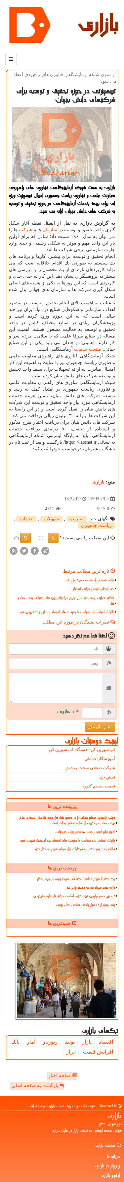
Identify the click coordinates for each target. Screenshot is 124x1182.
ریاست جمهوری (96, 525)
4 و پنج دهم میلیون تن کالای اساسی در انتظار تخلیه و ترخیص (74, 896)
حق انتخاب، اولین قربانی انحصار (93, 589)
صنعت (95, 349)
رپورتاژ (50, 1042)
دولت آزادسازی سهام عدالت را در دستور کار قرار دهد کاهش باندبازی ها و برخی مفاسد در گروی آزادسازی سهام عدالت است (67, 820)
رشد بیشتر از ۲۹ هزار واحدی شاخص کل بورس (85, 905)
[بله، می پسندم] (53, 538)
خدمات (81, 349)
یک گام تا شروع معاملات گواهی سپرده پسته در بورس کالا (76, 879)
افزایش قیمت (98, 1052)
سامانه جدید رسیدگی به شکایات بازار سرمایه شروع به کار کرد (74, 849)
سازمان (49, 229)
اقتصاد (106, 1042)
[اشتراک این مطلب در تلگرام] (45, 550)
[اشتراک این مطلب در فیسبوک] (34, 550)
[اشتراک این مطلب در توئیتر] (24, 550)
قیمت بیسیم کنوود (98, 785)
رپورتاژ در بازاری (107, 1165)
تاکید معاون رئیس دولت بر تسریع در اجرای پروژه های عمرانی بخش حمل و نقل (66, 600)
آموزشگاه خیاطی (99, 758)
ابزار (71, 1052)
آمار (31, 1042)
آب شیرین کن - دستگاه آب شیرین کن (82, 749)
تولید (70, 1042)
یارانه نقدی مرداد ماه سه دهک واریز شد (90, 580)
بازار (87, 1042)
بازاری (98, 23)
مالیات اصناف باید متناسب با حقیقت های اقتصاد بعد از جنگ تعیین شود (66, 612)
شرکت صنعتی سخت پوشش (89, 767)
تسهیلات (51, 518)
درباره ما (113, 1156)
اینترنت (77, 518)
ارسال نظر (97, 726)
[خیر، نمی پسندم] (25, 538)
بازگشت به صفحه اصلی (36, 1085)
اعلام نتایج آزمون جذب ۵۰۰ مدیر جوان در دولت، (85, 832)
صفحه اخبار (60, 1075)
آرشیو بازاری (110, 1175)
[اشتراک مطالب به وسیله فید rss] (13, 550)
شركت (25, 229)
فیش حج (107, 777)
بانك (15, 1042)
